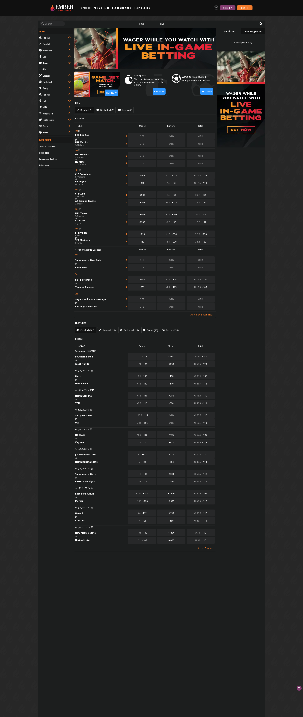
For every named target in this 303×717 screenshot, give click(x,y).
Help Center (142, 7)
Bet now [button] (159, 91)
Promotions (101, 7)
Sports (86, 7)
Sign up (227, 8)
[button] (141, 24)
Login (244, 8)
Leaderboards (121, 7)
